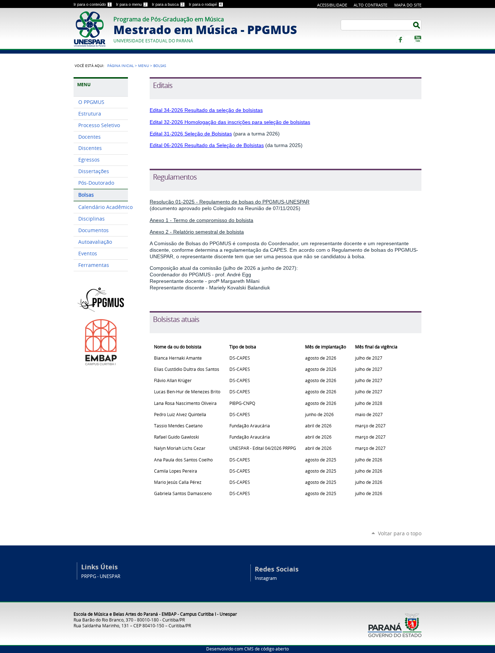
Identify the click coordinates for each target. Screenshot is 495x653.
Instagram (408, 39)
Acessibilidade (332, 5)
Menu (143, 65)
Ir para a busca (167, 4)
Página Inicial (120, 65)
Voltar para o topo (399, 533)
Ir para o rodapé (205, 4)
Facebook (399, 39)
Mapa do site (407, 5)
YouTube (417, 39)
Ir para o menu (131, 4)
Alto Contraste (370, 5)
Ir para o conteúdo (92, 4)
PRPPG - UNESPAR (100, 576)
